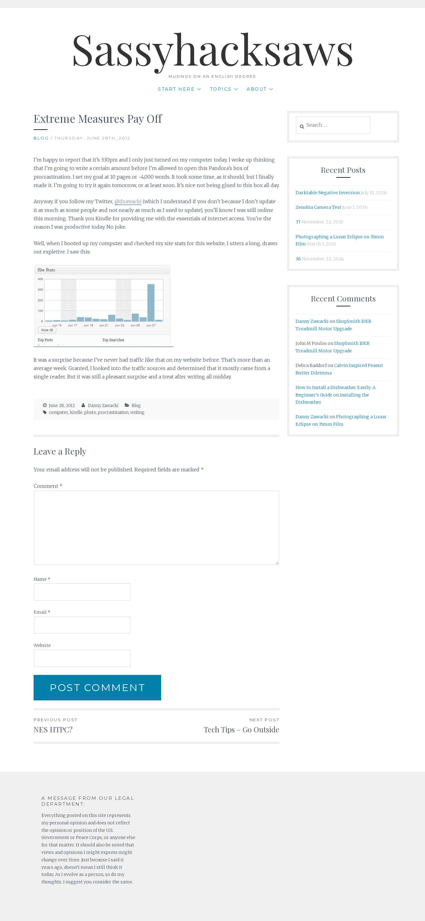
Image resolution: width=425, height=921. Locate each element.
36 (298, 259)
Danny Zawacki (103, 405)
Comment (48, 486)
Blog (41, 137)
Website (42, 645)
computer (58, 412)
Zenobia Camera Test (318, 207)
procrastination (113, 412)
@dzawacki (128, 201)
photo (90, 412)
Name (42, 579)
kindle (76, 412)
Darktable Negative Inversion (328, 192)
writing (137, 412)
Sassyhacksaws (212, 48)
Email (42, 612)
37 (298, 222)
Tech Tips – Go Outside (241, 725)
